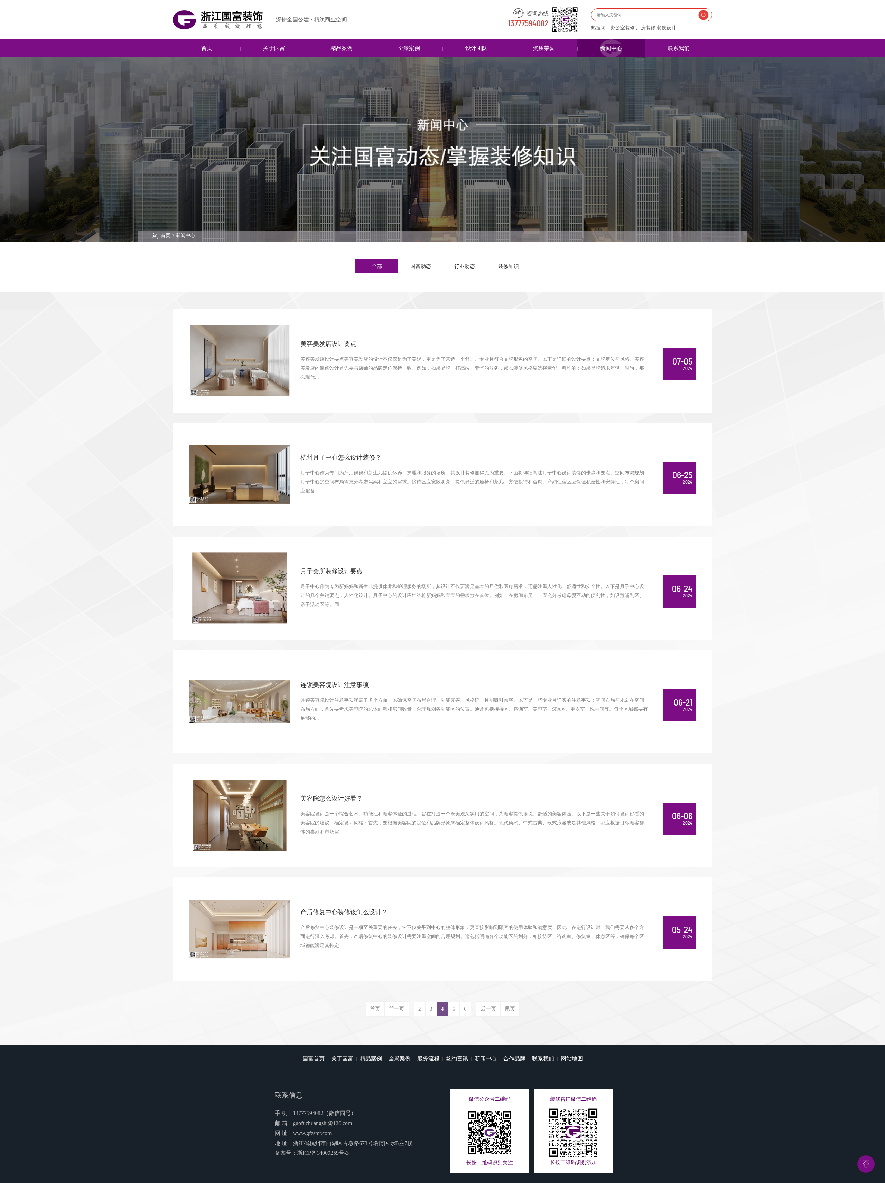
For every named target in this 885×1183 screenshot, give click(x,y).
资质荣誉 (544, 48)
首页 (206, 48)
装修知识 (508, 266)
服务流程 (428, 1058)
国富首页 (313, 1058)
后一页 (488, 1009)
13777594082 (528, 24)
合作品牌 (514, 1058)
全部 (377, 266)
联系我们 (679, 48)
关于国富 (274, 48)
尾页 (510, 1009)
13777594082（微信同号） (324, 1113)
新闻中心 (611, 48)
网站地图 (572, 1058)
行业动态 (464, 266)
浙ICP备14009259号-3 (323, 1153)
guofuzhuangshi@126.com (322, 1123)
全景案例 (409, 48)
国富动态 (420, 266)
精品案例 (341, 48)
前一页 (396, 1009)
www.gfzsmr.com (312, 1133)
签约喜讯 (457, 1058)
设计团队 (476, 48)
